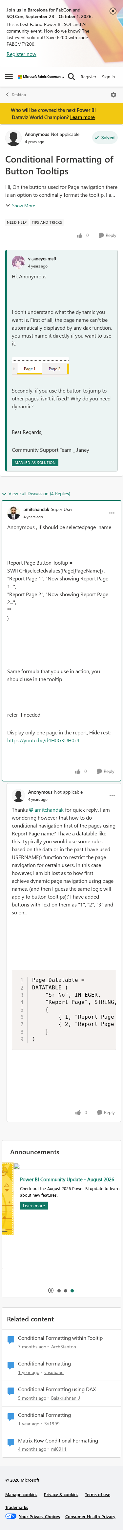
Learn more (82, 117)
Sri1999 (52, 1423)
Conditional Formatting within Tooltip (60, 1338)
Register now (21, 53)
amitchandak (36, 509)
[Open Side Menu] (9, 77)
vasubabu (54, 1372)
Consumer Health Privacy (90, 1516)
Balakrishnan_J (65, 1398)
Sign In (108, 76)
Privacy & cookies (61, 1494)
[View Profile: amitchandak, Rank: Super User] (13, 513)
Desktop (19, 94)
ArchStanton (63, 1346)
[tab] (58, 1290)
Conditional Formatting (44, 1363)
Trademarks (16, 1507)
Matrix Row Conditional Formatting (58, 1440)
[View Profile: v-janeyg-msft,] (18, 262)
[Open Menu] (113, 94)
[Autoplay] (51, 1290)
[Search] (71, 77)
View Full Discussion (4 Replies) (39, 493)
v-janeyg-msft (42, 258)
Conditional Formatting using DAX (57, 1389)
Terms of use (97, 1494)
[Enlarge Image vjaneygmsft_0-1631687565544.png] (40, 367)
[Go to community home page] (41, 77)
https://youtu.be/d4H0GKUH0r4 (43, 740)
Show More (23, 205)
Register (88, 76)
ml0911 (59, 1449)
